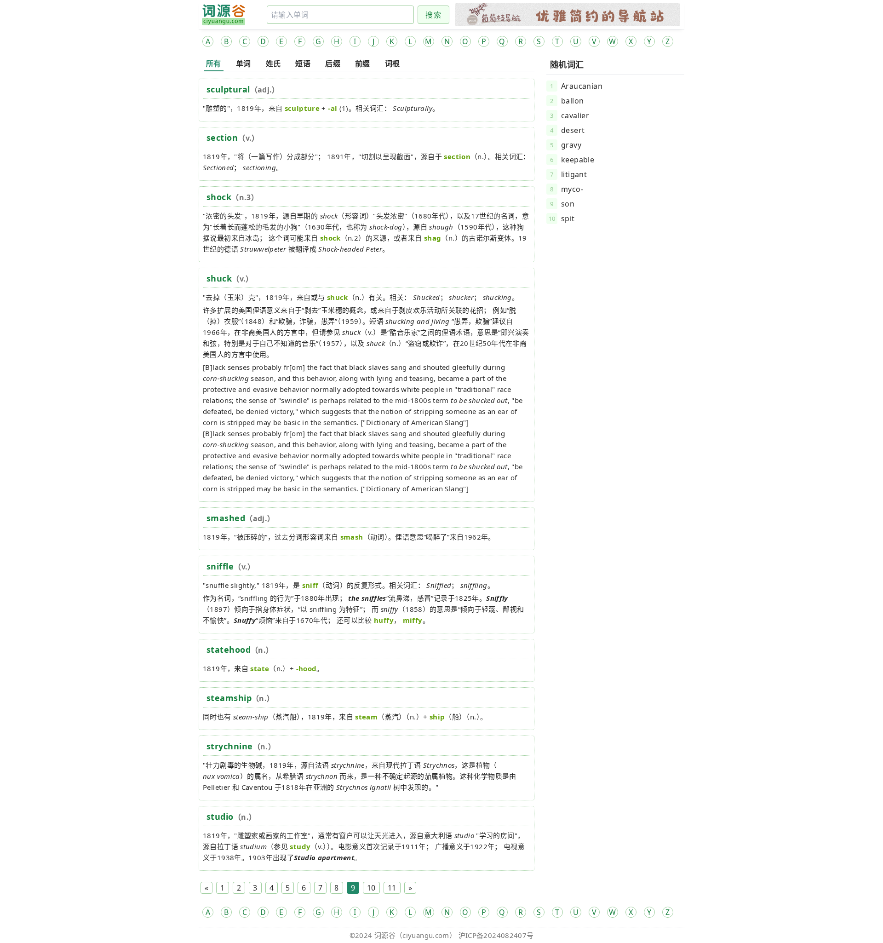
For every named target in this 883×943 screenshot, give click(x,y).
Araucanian (581, 86)
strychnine (229, 746)
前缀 (362, 63)
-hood (306, 668)
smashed (225, 517)
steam (366, 716)
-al (332, 108)
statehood (228, 649)
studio (220, 816)
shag (433, 237)
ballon (572, 101)
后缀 (332, 63)
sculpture (302, 108)
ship (437, 716)
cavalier (575, 115)
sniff (310, 585)
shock (218, 196)
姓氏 (273, 63)
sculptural (228, 89)
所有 (213, 63)
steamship (229, 697)
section (222, 137)
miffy (413, 620)
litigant (574, 174)
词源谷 (385, 935)
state (259, 668)
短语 (302, 63)
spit (568, 218)
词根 (392, 63)
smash (351, 536)
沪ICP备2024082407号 (496, 935)
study (300, 846)
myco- (572, 189)
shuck (219, 278)
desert (573, 130)
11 (392, 888)
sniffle (220, 566)
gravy (571, 145)
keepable (577, 160)
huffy (384, 620)
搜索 (433, 15)
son (567, 204)
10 (371, 888)
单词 (243, 63)
